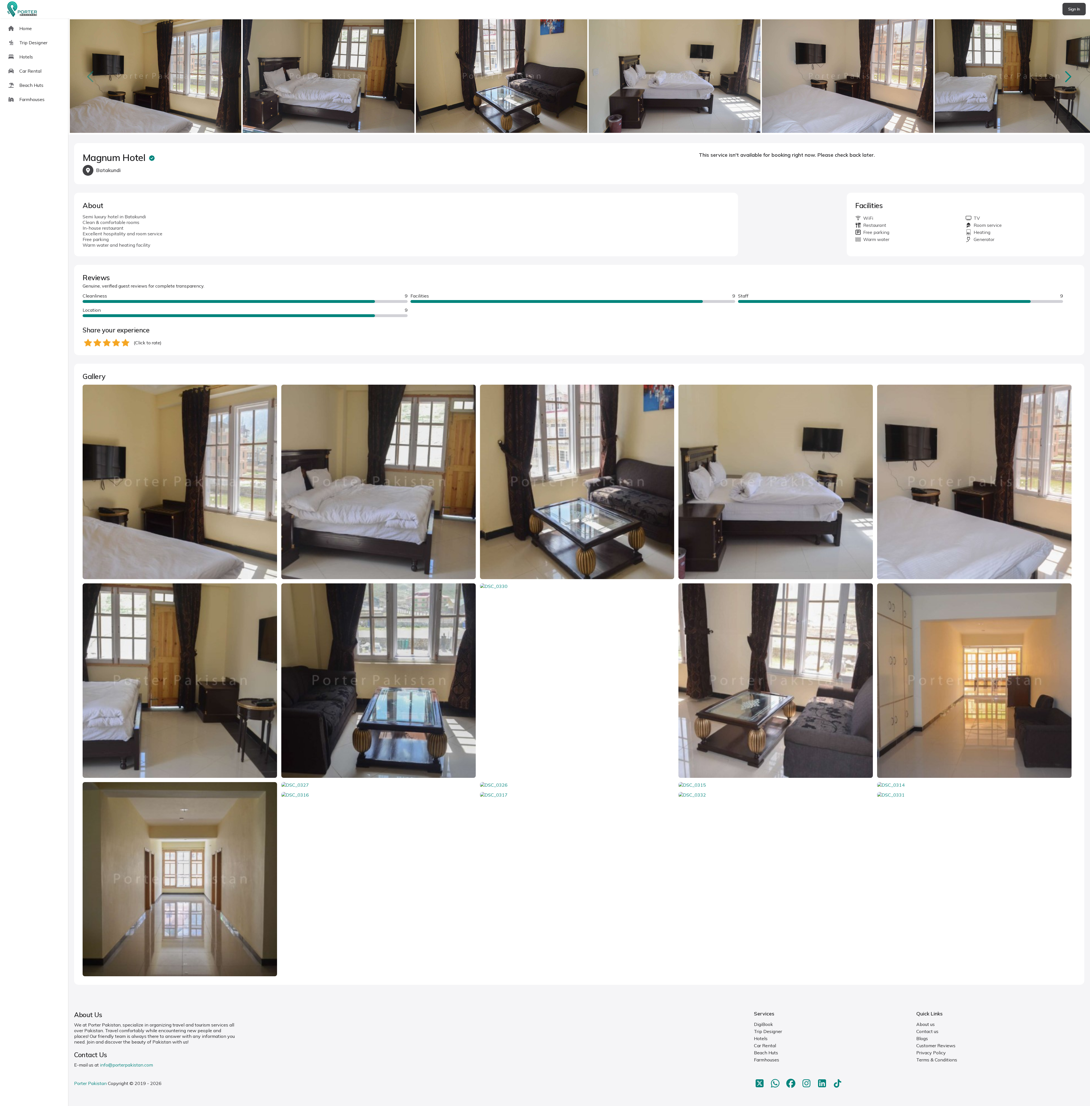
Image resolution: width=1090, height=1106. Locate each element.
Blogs (922, 1038)
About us (925, 1024)
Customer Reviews (935, 1045)
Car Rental (765, 1045)
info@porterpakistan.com (126, 1065)
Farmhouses (766, 1060)
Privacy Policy (931, 1052)
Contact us (927, 1031)
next (1067, 76)
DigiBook (763, 1024)
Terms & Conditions (936, 1060)
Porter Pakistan (90, 1083)
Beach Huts (766, 1052)
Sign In (1074, 9)
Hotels (761, 1038)
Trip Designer (768, 1031)
